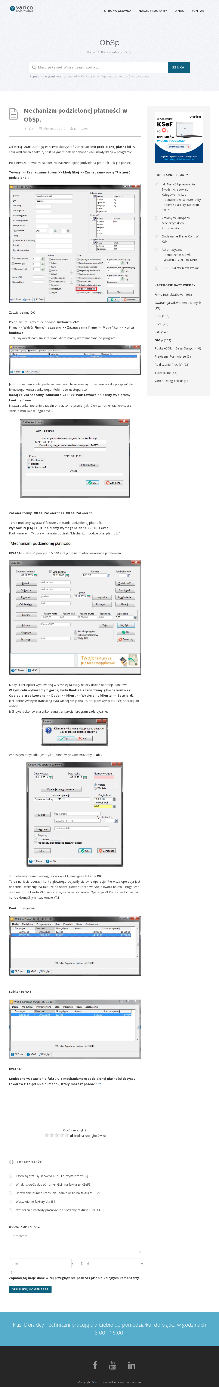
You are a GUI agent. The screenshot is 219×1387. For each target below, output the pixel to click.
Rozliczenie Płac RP (169, 364)
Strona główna (118, 11)
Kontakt (198, 11)
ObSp (128, 52)
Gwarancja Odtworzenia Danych (178, 303)
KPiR (158, 316)
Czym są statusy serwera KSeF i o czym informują (52, 1176)
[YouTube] (113, 1367)
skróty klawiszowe (136, 76)
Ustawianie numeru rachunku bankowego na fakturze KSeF (58, 1193)
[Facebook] (95, 1367)
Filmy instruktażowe (169, 295)
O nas (179, 11)
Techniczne (163, 373)
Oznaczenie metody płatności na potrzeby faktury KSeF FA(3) (60, 1210)
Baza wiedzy (110, 52)
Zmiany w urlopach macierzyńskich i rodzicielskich (176, 223)
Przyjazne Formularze (170, 356)
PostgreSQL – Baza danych (175, 348)
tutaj (99, 1084)
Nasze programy (153, 11)
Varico (99, 1382)
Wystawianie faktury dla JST (36, 1201)
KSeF (158, 324)
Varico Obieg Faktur (169, 381)
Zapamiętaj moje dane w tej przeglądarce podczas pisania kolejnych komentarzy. (74, 1278)
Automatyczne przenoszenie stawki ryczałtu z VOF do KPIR (179, 254)
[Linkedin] (132, 1367)
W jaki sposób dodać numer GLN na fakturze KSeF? (53, 1184)
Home (91, 52)
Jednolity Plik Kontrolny (83, 76)
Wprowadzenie (111, 76)
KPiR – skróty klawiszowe (180, 268)
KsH (157, 332)
